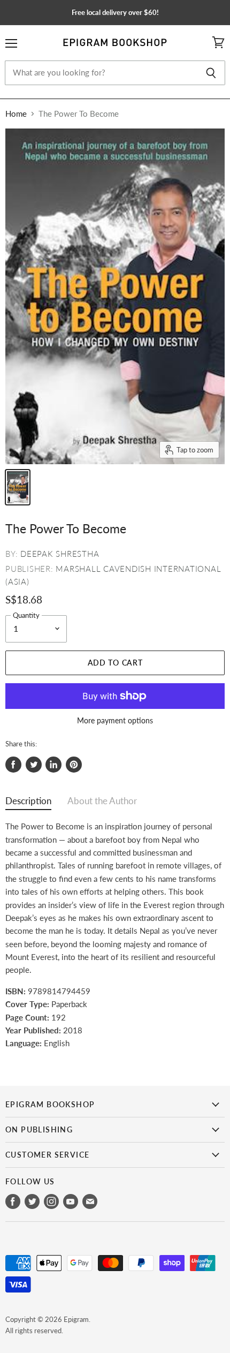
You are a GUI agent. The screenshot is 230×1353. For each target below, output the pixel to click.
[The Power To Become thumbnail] (17, 487)
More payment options (115, 720)
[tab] (28, 803)
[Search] (211, 73)
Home (16, 113)
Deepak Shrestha (59, 553)
